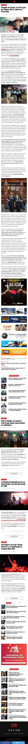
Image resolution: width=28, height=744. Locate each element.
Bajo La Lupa (15, 733)
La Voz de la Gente (8, 733)
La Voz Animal (20, 733)
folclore (24, 358)
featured (19, 358)
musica (8, 359)
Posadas (13, 359)
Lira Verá (3, 49)
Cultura (13, 358)
